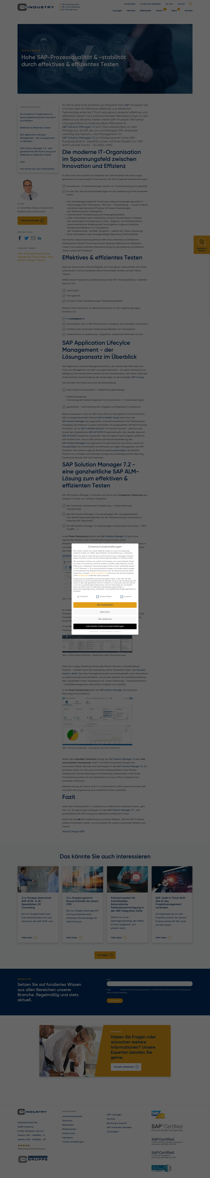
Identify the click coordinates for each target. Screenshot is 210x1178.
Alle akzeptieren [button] (105, 605)
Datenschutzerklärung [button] (106, 631)
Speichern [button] (105, 612)
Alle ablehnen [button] (105, 619)
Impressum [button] (117, 631)
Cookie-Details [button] (94, 631)
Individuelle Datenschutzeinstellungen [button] (105, 626)
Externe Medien (106, 596)
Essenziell (84, 596)
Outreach (127, 596)
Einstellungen (83, 575)
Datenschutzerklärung (98, 573)
